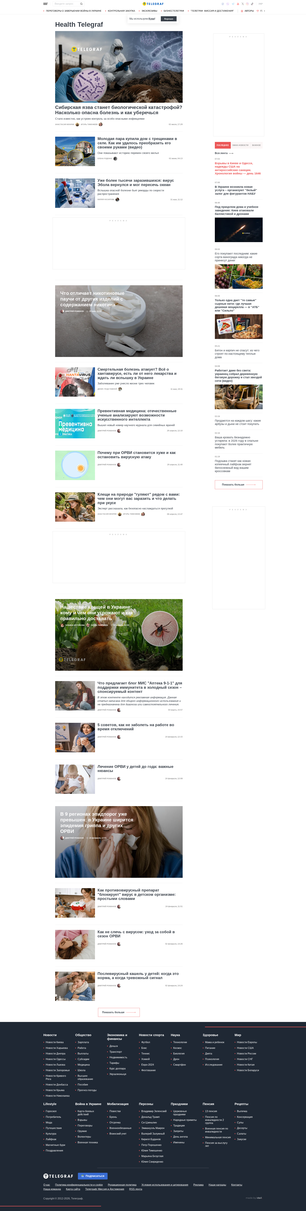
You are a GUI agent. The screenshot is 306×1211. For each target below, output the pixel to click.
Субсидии (83, 1059)
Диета (208, 1053)
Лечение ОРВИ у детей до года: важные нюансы (135, 769)
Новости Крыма (55, 1090)
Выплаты (83, 1053)
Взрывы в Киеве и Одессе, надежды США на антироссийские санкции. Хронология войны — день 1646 (238, 168)
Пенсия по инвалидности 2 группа (214, 1120)
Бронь (113, 1117)
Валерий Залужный (153, 1133)
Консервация (245, 1117)
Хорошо (168, 19)
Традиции (179, 1125)
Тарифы (114, 1063)
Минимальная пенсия (218, 1137)
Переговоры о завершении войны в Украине (73, 11)
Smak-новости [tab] (240, 145)
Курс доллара (117, 1068)
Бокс (144, 1048)
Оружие (82, 1131)
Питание (210, 1048)
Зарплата (83, 1042)
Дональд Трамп (150, 1117)
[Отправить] (81, 3)
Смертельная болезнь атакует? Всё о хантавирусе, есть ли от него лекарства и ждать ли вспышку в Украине (137, 373)
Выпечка (242, 1111)
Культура (51, 1133)
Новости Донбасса (57, 1084)
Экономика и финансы (117, 1037)
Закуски (241, 1139)
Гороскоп (51, 1111)
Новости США (245, 1048)
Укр (261, 4)
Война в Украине (88, 1104)
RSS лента (135, 1189)
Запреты (178, 1131)
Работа (82, 1048)
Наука (175, 1035)
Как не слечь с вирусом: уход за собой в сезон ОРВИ (136, 934)
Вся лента (221, 153)
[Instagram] (247, 3)
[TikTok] (252, 3)
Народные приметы (185, 1120)
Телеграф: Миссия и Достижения (104, 1189)
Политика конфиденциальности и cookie (79, 1184)
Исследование (213, 1064)
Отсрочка (114, 1122)
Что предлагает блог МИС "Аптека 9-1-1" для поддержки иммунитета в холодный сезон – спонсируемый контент (140, 687)
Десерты (242, 1128)
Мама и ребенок (214, 1042)
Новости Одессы (56, 1059)
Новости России (246, 1053)
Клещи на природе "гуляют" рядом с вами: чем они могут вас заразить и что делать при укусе (139, 498)
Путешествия (54, 1128)
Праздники (179, 1104)
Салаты (241, 1133)
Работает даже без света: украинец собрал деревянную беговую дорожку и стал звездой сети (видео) (238, 375)
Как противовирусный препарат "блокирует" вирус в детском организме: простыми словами (137, 894)
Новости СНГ (245, 1059)
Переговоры (85, 1125)
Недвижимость (118, 1057)
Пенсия (208, 1104)
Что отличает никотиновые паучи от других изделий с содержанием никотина (92, 299)
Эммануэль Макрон (152, 1128)
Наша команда (52, 1189)
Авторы (249, 11)
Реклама (198, 1184)
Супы (240, 1122)
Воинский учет (117, 1133)
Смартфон (179, 1064)
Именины (179, 1142)
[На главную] (153, 4)
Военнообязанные (120, 1128)
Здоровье (210, 1035)
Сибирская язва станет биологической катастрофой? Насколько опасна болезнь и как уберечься (118, 110)
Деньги (113, 1046)
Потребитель (53, 1117)
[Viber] (227, 4)
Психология (212, 1059)
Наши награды (217, 1184)
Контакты (236, 1184)
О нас (46, 1184)
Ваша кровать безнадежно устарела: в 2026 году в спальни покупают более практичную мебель (236, 442)
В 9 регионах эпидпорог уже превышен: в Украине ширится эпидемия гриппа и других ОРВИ (96, 822)
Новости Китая (246, 1064)
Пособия (83, 1084)
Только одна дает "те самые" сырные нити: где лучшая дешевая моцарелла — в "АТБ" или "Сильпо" (237, 305)
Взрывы (82, 1120)
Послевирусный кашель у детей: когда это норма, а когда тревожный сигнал (138, 976)
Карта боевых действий (86, 1113)
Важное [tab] (256, 145)
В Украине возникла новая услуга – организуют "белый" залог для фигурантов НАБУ (236, 190)
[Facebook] (222, 3)
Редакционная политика (122, 1184)
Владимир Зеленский (154, 1111)
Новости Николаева (57, 1095)
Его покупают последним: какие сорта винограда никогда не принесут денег (236, 257)
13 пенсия (211, 1111)
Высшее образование (85, 1077)
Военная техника (88, 1142)
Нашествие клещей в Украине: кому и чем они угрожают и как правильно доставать (96, 612)
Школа (81, 1070)
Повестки (115, 1111)
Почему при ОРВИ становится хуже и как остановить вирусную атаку (137, 455)
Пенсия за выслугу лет (216, 1144)
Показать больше (113, 1012)
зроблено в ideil (254, 1198)
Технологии (180, 1042)
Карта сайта (73, 1189)
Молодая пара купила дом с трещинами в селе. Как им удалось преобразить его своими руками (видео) (137, 143)
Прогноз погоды (87, 1090)
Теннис (145, 1053)
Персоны (146, 1104)
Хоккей (145, 1059)
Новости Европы (247, 1042)
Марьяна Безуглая (152, 1156)
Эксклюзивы (149, 11)
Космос (177, 1048)
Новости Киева (55, 1042)
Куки (151, 18)
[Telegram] (233, 3)
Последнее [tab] (223, 145)
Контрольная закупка (121, 11)
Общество (83, 1035)
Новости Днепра (55, 1053)
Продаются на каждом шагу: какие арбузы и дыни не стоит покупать (238, 422)
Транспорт (115, 1051)
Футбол (145, 1042)
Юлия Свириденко (152, 1161)
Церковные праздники (180, 1113)
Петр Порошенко (151, 1145)
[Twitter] (242, 4)
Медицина (84, 1064)
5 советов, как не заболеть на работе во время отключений (136, 727)
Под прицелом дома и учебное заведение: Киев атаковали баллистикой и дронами (236, 210)
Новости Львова (55, 1064)
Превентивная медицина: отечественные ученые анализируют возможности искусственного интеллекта (137, 415)
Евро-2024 (147, 1064)
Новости (50, 1035)
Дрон (176, 1059)
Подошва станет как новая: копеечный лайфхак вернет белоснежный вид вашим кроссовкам (233, 466)
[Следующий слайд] (264, 11)
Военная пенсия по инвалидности (216, 1130)
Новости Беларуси (248, 1070)
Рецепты (241, 1104)
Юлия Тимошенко (151, 1150)
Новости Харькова (57, 1048)
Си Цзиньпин (149, 1122)
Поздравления (54, 1150)
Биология (179, 1053)
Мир (238, 1035)
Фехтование (148, 1070)
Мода (49, 1122)
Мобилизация (118, 1104)
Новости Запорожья (58, 1070)
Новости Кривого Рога (56, 1077)
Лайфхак (51, 1139)
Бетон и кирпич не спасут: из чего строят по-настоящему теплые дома (237, 354)
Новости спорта (151, 1035)
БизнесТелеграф (174, 11)
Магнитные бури (55, 1145)
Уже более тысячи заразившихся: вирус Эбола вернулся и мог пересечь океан (136, 182)
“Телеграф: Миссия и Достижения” (212, 11)
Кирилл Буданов (151, 1139)
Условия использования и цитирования (165, 1184)
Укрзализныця (117, 1074)
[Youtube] (238, 3)
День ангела (180, 1136)
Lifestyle (49, 1104)
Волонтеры (84, 1136)
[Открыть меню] (45, 4)
